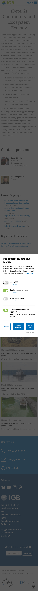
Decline (6, 326)
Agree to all (30, 326)
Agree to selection (18, 326)
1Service (13, 284)
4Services (14, 301)
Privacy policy (28, 273)
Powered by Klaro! (29, 332)
